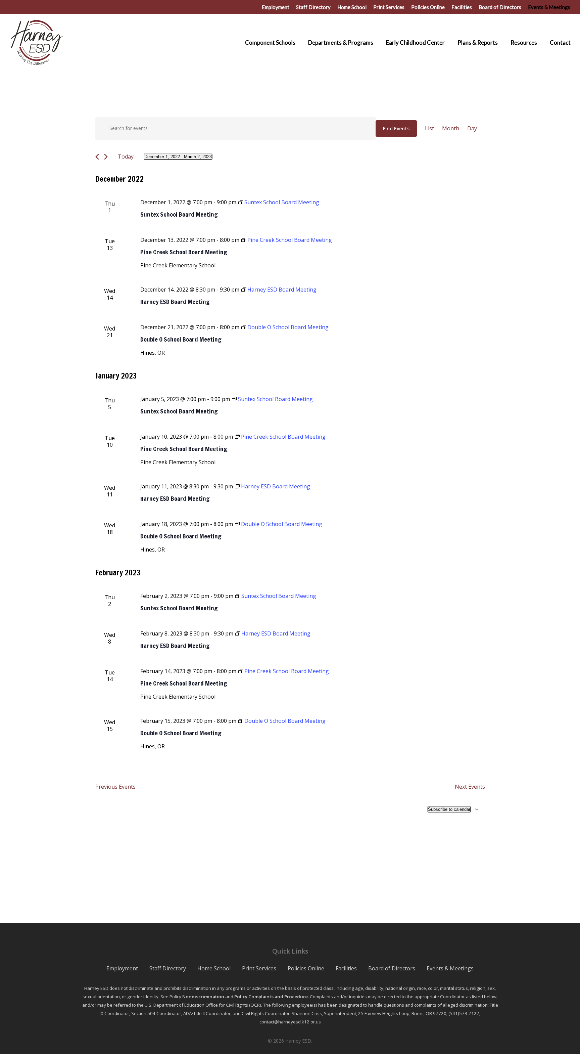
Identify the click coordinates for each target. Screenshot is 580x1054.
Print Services (259, 968)
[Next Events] (106, 156)
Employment (122, 968)
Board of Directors (391, 968)
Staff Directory (167, 968)
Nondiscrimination (203, 997)
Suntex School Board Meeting (179, 214)
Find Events (396, 128)
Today (126, 156)
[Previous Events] (97, 156)
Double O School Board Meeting (181, 339)
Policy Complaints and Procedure (271, 997)
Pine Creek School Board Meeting (183, 252)
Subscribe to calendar (449, 809)
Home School (214, 968)
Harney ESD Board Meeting (175, 301)
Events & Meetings (450, 968)
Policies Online (306, 968)
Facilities (346, 968)
